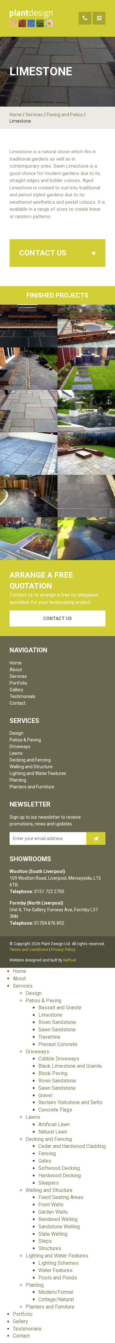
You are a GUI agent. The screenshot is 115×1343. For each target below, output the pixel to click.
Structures (49, 1248)
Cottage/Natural (56, 1299)
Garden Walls (53, 1212)
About (16, 669)
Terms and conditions (29, 949)
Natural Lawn (52, 1132)
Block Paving (52, 1073)
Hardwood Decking (59, 1175)
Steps (45, 1241)
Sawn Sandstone (57, 1030)
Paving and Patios (65, 114)
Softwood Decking (59, 1168)
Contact (18, 703)
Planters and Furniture (32, 786)
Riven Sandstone (57, 1022)
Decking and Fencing (30, 760)
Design (16, 733)
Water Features (55, 1270)
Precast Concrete (57, 1044)
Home (16, 114)
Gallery (16, 689)
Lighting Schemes (58, 1263)
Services (34, 114)
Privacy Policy (63, 949)
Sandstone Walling (59, 1227)
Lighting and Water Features (38, 773)
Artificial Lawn (54, 1124)
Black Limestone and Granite (70, 1066)
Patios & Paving (25, 739)
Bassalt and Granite (59, 1008)
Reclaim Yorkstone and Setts (70, 1102)
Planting (18, 780)
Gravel (45, 1095)
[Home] (31, 18)
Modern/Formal (55, 1292)
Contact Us (57, 618)
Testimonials (22, 696)
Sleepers (48, 1183)
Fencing (47, 1153)
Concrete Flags (55, 1110)
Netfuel (69, 960)
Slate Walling (52, 1234)
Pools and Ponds (57, 1278)
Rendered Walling (58, 1219)
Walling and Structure (31, 766)
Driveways (20, 746)
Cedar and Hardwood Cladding (72, 1146)
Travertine (49, 1037)
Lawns (16, 753)
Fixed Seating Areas (60, 1197)
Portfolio (18, 683)
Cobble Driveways (58, 1059)
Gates (44, 1161)
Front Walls (51, 1205)
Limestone (50, 1015)
